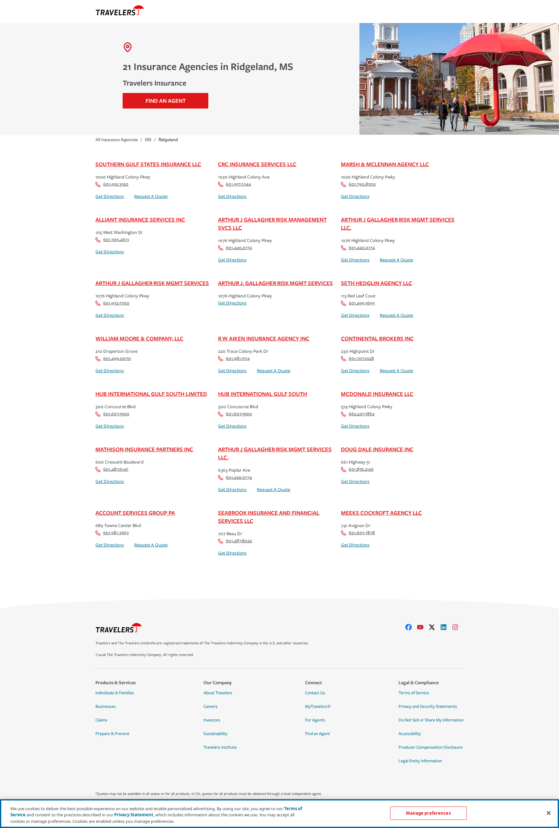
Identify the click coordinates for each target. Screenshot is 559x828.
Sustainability (215, 733)
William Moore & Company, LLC (139, 338)
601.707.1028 (361, 358)
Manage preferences (428, 813)
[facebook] (411, 627)
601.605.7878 (362, 532)
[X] (434, 627)
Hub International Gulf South (262, 393)
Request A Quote (151, 196)
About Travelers (217, 693)
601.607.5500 (116, 414)
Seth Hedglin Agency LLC (376, 283)
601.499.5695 (362, 303)
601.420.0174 (239, 247)
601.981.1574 (238, 358)
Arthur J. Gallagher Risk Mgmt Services (275, 283)
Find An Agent (166, 100)
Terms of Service (414, 693)
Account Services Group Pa (135, 512)
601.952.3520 (115, 184)
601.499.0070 (117, 358)
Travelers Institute (220, 747)
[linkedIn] (446, 627)
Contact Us (315, 693)
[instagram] (458, 627)
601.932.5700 (116, 303)
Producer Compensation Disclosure (431, 747)
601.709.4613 (116, 239)
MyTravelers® (318, 706)
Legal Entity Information (420, 761)
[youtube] (423, 627)
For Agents (315, 720)
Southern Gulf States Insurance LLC (148, 164)
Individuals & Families (114, 693)
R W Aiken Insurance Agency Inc (263, 338)
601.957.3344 (238, 184)
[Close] (549, 813)
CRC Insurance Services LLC (257, 164)
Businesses (105, 706)
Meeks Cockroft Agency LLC (381, 512)
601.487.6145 (115, 469)
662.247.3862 (362, 414)
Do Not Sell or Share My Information (431, 720)
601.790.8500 (362, 184)
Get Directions (109, 196)
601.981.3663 (116, 532)
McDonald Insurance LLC (377, 393)
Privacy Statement (133, 815)
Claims (101, 720)
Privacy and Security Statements (428, 706)
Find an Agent (317, 733)
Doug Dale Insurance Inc (377, 449)
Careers (210, 706)
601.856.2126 (361, 469)
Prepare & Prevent (112, 733)
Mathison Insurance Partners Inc (144, 449)
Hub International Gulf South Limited (151, 393)
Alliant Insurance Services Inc (140, 219)
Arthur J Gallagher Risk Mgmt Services (152, 283)
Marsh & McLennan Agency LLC (385, 164)
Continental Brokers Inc (377, 338)
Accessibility (410, 733)
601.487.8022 (239, 541)
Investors (211, 720)
